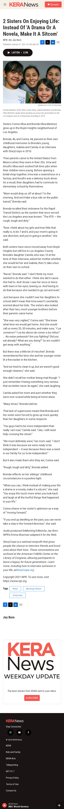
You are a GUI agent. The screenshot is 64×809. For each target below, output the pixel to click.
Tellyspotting (12, 765)
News (15, 589)
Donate (54, 4)
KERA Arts (11, 758)
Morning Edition (33, 589)
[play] (4, 805)
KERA (8, 746)
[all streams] (60, 805)
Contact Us (11, 791)
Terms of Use (12, 784)
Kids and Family (13, 752)
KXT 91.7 (10, 771)
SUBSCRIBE (32, 697)
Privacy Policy (12, 778)
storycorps (18, 595)
